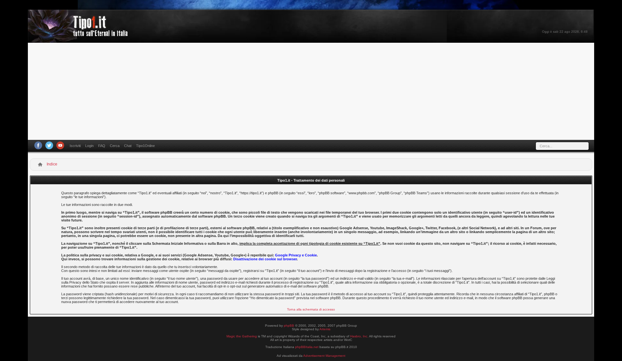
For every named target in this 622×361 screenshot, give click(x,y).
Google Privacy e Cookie (296, 255)
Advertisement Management (324, 355)
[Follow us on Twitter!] (49, 145)
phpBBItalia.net (306, 347)
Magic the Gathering (241, 336)
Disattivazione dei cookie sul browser (265, 259)
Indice (52, 164)
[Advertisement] (311, 91)
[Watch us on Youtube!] (60, 145)
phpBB (289, 325)
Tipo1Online (145, 146)
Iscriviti (75, 146)
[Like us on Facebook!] (38, 145)
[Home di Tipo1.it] (80, 34)
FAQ (101, 146)
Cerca (115, 146)
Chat (128, 146)
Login (89, 146)
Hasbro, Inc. (359, 336)
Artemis (324, 329)
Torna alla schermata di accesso (311, 309)
